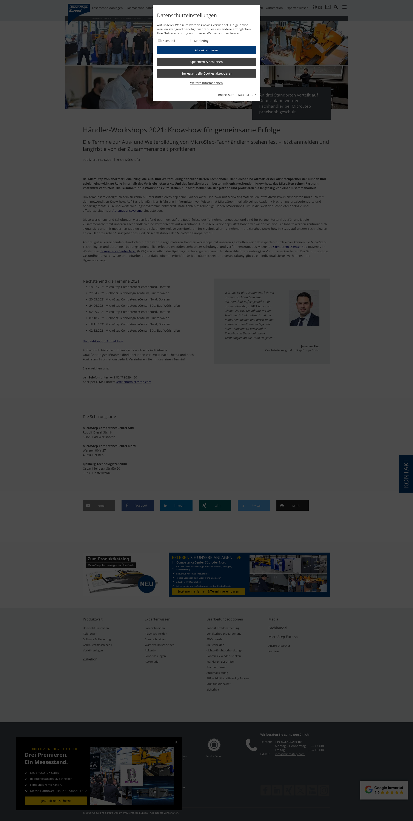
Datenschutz (247, 95)
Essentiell (168, 41)
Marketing (201, 41)
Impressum (226, 95)
